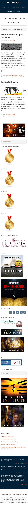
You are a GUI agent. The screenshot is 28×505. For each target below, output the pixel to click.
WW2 (22, 77)
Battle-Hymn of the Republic (7, 436)
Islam (13, 77)
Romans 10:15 (24, 463)
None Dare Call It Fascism (9, 81)
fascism (9, 77)
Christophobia (10, 75)
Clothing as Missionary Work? (8, 444)
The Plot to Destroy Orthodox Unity (9, 442)
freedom (14, 116)
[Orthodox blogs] (9, 164)
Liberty (20, 75)
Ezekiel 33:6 (24, 484)
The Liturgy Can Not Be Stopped (8, 439)
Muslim (16, 77)
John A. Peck (24, 494)
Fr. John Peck (14, 2)
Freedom (16, 75)
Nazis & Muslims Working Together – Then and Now (13, 36)
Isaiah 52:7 (17, 463)
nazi (20, 77)
